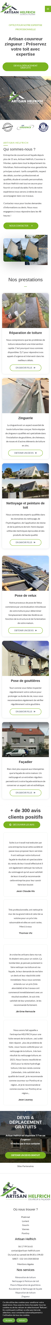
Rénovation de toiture (25, 1277)
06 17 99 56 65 (25, 1246)
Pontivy (25, 1233)
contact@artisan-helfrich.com (25, 1250)
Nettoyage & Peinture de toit (25, 1281)
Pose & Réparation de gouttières (25, 1285)
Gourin (25, 1225)
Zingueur (25, 1296)
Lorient (25, 1221)
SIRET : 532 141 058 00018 (25, 1258)
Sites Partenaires (25, 1166)
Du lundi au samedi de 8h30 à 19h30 (25, 1254)
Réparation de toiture (25, 1292)
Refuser (22, 1320)
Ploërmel (25, 1217)
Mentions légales (25, 1264)
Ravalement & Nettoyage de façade (25, 1289)
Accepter (9, 1320)
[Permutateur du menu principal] (48, 9)
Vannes (25, 1229)
